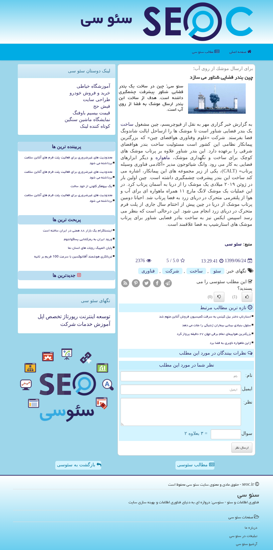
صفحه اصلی (238, 51)
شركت (172, 270)
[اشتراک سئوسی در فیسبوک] (157, 282)
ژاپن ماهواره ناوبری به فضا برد (230, 343)
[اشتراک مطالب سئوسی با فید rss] (125, 282)
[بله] (247, 297)
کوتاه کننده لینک (95, 126)
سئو (217, 270)
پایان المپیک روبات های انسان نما (90, 247)
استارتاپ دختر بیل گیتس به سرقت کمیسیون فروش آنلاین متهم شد (205, 316)
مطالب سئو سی (203, 51)
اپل (41, 316)
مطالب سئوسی (193, 464)
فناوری (148, 270)
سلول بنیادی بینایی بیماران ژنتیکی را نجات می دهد (216, 325)
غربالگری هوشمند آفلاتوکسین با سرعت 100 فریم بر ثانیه (73, 256)
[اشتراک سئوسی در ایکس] (146, 282)
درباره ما (251, 527)
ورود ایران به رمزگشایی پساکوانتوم (88, 239)
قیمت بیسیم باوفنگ (91, 112)
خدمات (84, 324)
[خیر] (219, 297)
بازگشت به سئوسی (77, 464)
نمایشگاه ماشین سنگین (87, 119)
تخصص (53, 316)
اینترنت (86, 316)
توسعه (102, 316)
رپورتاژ (70, 316)
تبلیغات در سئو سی (243, 535)
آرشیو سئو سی (246, 543)
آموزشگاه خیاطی (93, 86)
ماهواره (162, 157)
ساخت (127, 124)
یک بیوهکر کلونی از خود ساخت (91, 186)
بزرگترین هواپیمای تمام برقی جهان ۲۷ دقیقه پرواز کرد (214, 334)
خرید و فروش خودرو (90, 92)
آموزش (101, 324)
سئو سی (106, 18)
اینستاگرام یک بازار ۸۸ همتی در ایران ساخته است (77, 230)
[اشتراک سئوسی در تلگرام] (167, 282)
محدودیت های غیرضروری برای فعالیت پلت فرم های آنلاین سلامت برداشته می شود (68, 160)
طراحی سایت (96, 99)
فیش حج (101, 106)
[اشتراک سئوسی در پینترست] (135, 282)
